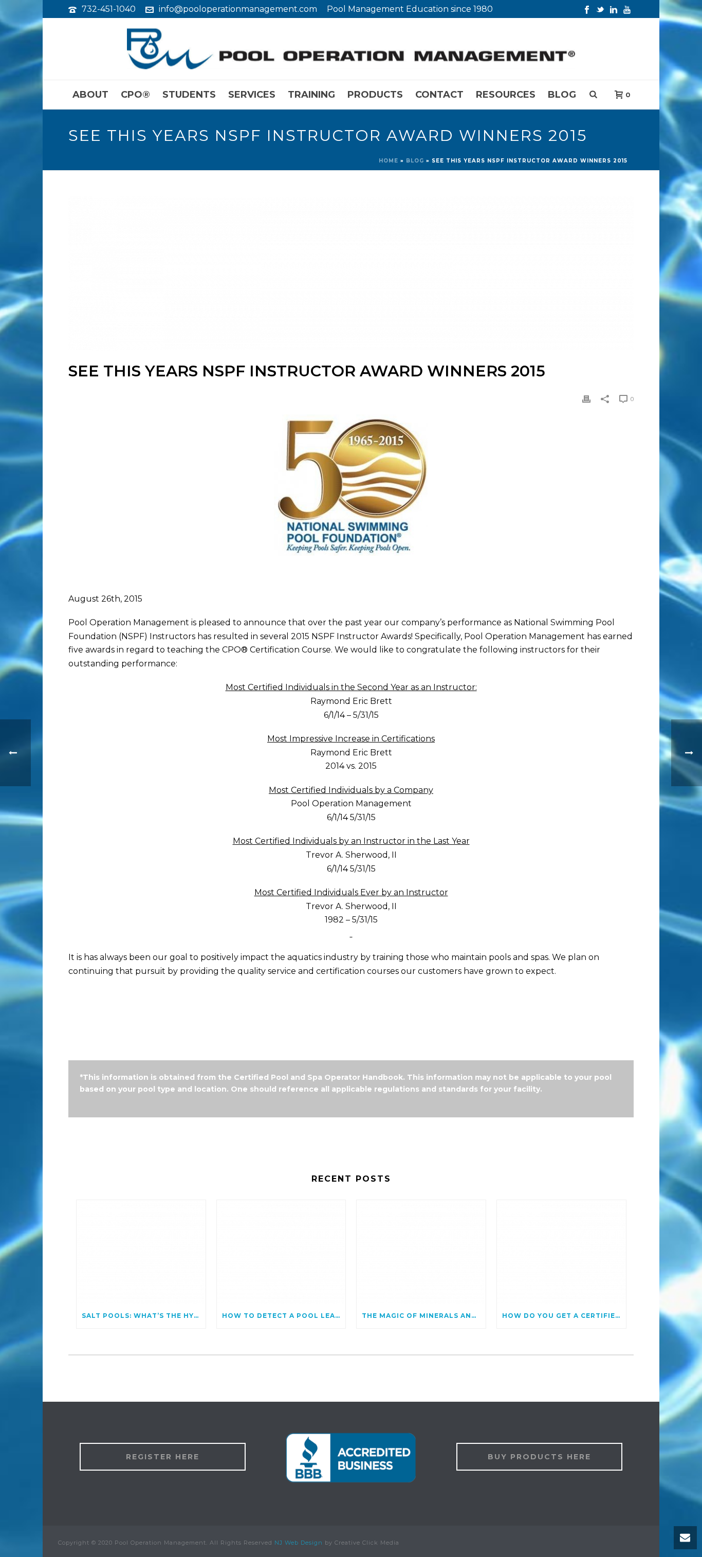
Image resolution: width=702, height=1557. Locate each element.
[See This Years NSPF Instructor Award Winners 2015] (351, 273)
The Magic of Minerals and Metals (424, 1315)
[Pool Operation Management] (351, 49)
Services (251, 94)
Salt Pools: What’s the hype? (144, 1315)
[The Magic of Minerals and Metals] (421, 1251)
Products (375, 94)
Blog (562, 94)
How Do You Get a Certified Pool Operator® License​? (564, 1315)
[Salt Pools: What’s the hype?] (141, 1251)
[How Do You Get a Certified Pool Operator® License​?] (561, 1251)
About (90, 94)
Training (311, 94)
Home (388, 160)
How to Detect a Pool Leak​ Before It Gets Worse (284, 1315)
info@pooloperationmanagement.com (238, 9)
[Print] (586, 398)
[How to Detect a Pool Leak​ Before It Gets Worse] (281, 1251)
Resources (505, 94)
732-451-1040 (109, 9)
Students (189, 94)
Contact (439, 94)
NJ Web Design (298, 1542)
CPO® (135, 94)
